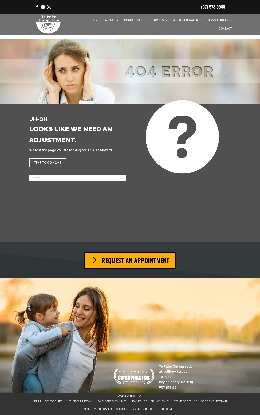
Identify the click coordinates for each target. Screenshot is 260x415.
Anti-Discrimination (79, 401)
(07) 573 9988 (213, 7)
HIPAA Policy (139, 401)
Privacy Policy (160, 401)
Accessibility (53, 401)
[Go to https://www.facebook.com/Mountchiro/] (37, 7)
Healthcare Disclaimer (111, 401)
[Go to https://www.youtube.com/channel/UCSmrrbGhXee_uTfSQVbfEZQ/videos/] (43, 7)
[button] (47, 162)
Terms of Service (185, 401)
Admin (37, 401)
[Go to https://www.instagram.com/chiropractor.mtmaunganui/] (49, 7)
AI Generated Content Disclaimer (106, 409)
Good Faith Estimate (214, 401)
